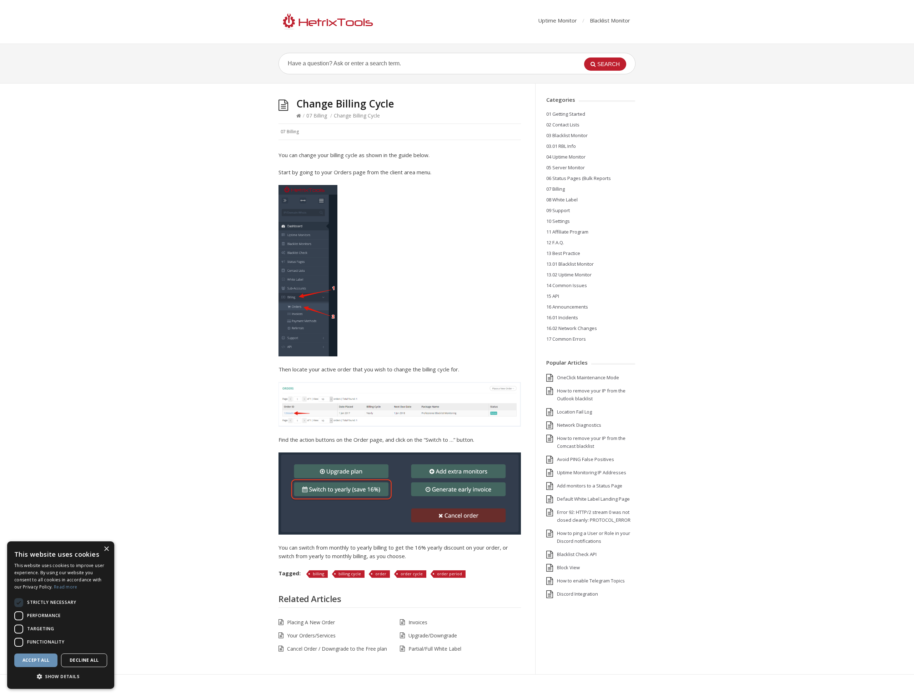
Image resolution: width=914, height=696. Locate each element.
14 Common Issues (566, 285)
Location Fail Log (574, 412)
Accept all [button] (36, 660)
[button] (60, 677)
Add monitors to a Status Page (589, 485)
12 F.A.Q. (555, 242)
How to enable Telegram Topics (591, 580)
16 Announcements (567, 307)
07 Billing (316, 115)
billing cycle (349, 573)
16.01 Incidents (562, 317)
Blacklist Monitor (610, 20)
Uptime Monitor (557, 20)
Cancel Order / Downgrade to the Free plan (337, 648)
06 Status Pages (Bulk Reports (578, 178)
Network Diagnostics (579, 425)
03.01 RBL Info (561, 146)
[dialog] (60, 615)
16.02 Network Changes (571, 328)
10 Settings (558, 221)
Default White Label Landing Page (593, 499)
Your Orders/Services (311, 635)
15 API (552, 296)
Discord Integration (577, 594)
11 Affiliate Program (567, 232)
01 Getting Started (565, 114)
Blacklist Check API (577, 554)
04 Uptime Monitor (566, 157)
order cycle (412, 573)
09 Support (558, 210)
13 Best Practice (563, 253)
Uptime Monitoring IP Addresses (591, 472)
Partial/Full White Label (434, 648)
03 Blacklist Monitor (567, 135)
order (380, 573)
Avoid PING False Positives (585, 459)
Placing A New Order (311, 622)
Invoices (417, 622)
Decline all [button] (84, 660)
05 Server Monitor (565, 167)
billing (318, 573)
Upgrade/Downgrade (432, 635)
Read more (65, 587)
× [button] (106, 549)
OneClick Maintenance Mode (588, 377)
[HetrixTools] (326, 21)
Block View (568, 567)
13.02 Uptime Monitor (569, 274)
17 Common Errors (566, 339)
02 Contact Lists (562, 124)
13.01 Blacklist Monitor (570, 264)
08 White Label (562, 199)
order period (449, 573)
